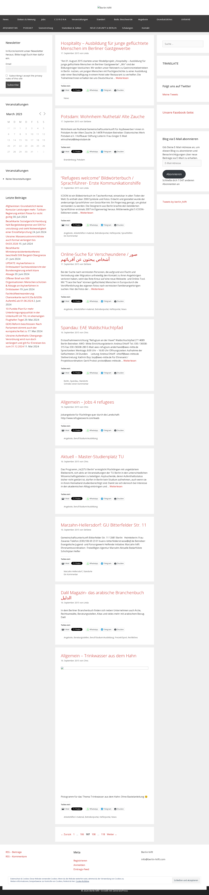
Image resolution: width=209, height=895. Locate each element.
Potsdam (81, 159)
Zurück (66, 834)
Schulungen (127, 27)
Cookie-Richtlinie (82, 881)
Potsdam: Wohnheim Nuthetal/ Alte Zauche (103, 116)
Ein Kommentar (71, 235)
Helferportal (115, 233)
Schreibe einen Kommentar (76, 383)
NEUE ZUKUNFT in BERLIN (103, 27)
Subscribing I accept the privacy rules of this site (24, 77)
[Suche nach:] (183, 43)
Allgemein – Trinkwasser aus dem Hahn (98, 656)
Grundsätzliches (164, 19)
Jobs (43, 19)
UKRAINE (185, 19)
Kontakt (145, 27)
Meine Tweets (170, 94)
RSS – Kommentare (16, 856)
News (6, 19)
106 (82, 834)
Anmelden (79, 865)
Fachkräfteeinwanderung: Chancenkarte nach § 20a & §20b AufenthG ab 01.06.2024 (24, 297)
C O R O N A (60, 19)
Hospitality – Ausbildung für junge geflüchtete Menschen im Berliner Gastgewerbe (104, 45)
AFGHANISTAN (10, 27)
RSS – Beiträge (14, 852)
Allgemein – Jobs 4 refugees (87, 402)
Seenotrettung (46, 27)
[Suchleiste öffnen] (205, 28)
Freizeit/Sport (121, 637)
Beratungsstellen (81, 637)
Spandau (74, 381)
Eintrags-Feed (81, 869)
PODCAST (28, 27)
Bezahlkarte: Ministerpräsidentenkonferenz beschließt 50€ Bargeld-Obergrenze (26, 251)
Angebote (143, 19)
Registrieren (80, 860)
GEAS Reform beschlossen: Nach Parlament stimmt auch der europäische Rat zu (24, 327)
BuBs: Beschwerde (123, 19)
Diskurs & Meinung (26, 19)
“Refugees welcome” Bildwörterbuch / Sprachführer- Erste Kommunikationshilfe (101, 180)
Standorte (83, 381)
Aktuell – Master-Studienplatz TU (92, 456)
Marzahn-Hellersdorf (73, 571)
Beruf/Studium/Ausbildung (86, 438)
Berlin (66, 381)
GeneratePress (120, 890)
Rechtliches (133, 637)
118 (103, 834)
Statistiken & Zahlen (71, 27)
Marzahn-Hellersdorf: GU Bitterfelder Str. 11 (103, 525)
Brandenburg (70, 159)
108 (94, 834)
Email (8, 63)
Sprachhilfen (127, 233)
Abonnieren (174, 174)
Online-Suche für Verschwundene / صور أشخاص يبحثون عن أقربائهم (99, 256)
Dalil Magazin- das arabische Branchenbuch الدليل (102, 595)
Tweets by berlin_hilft (175, 201)
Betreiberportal (101, 233)
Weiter (112, 834)
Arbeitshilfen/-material (84, 233)
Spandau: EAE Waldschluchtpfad (92, 327)
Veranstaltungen (80, 19)
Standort (101, 19)
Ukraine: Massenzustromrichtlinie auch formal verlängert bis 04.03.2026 (25, 240)
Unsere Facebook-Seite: (178, 112)
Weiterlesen (122, 78)
